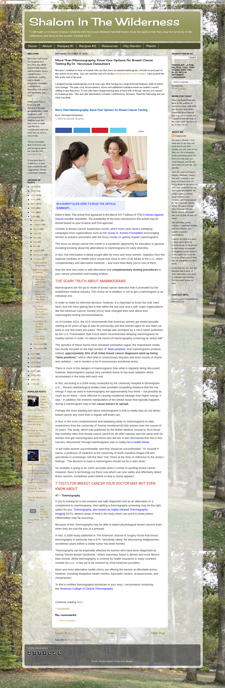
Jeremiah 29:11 (34, 154)
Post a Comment (67, 620)
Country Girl (180, 136)
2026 (34, 384)
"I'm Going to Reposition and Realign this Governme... (40, 281)
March (37, 229)
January (37, 220)
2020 (34, 358)
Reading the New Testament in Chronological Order (37, 433)
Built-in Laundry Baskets (40, 271)
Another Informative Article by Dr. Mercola (38, 471)
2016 (33, 208)
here (79, 602)
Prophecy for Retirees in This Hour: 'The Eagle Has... (39, 296)
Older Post (158, 633)
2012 (33, 191)
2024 (34, 375)
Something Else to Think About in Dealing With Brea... (40, 326)
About (47, 46)
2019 (33, 354)
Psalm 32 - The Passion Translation (37, 489)
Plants (151, 46)
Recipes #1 (65, 46)
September (39, 255)
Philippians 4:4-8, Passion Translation (37, 443)
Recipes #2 (87, 46)
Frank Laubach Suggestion (40, 264)
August (37, 250)
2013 (33, 195)
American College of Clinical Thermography (86, 588)
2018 (33, 216)
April (36, 233)
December (39, 348)
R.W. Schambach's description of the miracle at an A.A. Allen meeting (36, 420)
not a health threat (138, 442)
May (36, 237)
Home (32, 46)
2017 (33, 212)
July (35, 246)
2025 (34, 379)
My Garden (132, 46)
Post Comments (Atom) (79, 640)
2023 (34, 371)
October (38, 259)
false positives (116, 349)
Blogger (129, 661)
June (36, 242)
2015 (33, 204)
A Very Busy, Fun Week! (39, 337)
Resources (110, 46)
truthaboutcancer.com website (129, 73)
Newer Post (63, 633)
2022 (34, 366)
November (39, 344)
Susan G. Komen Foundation (125, 233)
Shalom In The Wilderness (104, 21)
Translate (182, 89)
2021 (33, 362)
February (38, 224)
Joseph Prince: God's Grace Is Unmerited (37, 480)
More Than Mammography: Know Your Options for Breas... (40, 311)
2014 (33, 199)
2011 (33, 186)
